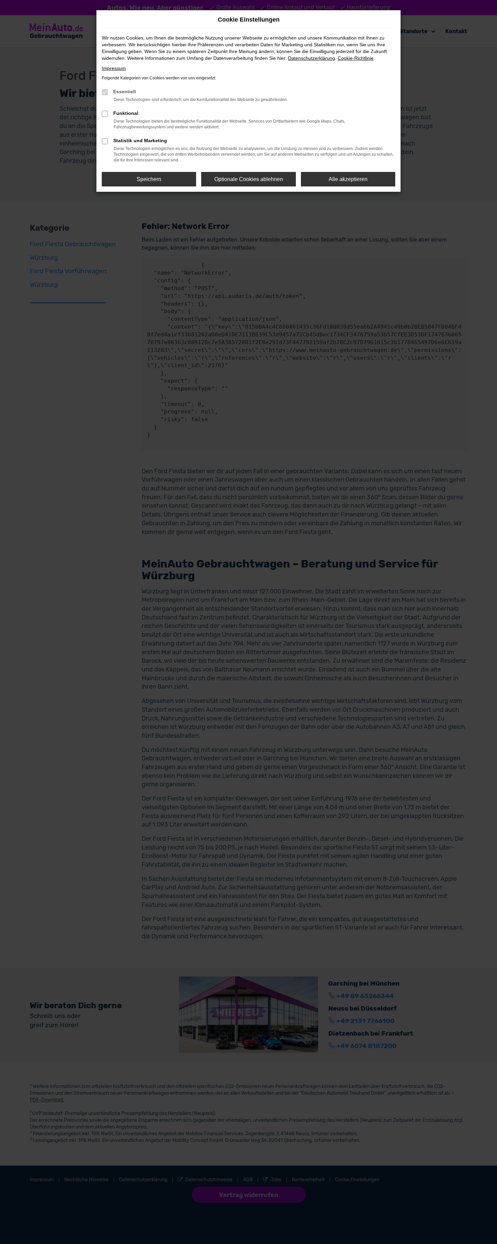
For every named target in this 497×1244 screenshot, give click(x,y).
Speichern (149, 179)
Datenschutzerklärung (311, 58)
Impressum (114, 68)
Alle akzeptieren (348, 179)
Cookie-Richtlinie (356, 58)
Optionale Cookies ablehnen (248, 179)
